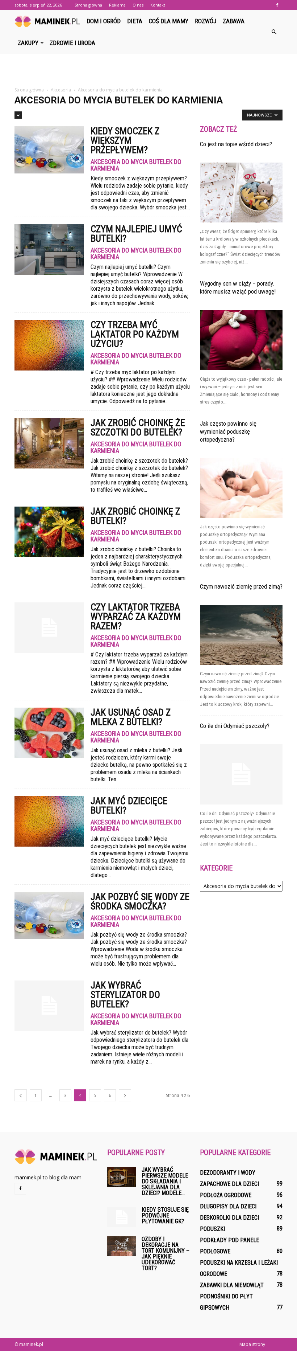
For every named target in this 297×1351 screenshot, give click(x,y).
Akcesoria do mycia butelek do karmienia (136, 165)
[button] (274, 32)
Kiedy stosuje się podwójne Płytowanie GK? (165, 1215)
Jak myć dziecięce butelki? (129, 805)
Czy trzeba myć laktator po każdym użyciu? (135, 334)
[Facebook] (277, 5)
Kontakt (157, 5)
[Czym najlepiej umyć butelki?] (49, 249)
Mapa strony (252, 1344)
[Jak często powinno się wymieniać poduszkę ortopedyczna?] (241, 488)
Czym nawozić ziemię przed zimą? (241, 586)
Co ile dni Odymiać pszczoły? (234, 725)
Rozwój (205, 21)
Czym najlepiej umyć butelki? (136, 234)
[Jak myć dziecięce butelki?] (49, 821)
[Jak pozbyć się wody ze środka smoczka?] (49, 915)
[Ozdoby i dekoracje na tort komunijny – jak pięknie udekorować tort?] (121, 1246)
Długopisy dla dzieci (228, 1206)
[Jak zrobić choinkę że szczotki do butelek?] (49, 443)
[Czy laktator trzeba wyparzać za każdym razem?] (49, 627)
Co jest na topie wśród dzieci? (236, 144)
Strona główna (88, 5)
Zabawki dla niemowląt (232, 1285)
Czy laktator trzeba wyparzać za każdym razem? (136, 616)
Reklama (117, 5)
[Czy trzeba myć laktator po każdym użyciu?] (49, 345)
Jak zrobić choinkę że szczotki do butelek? (138, 427)
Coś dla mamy (168, 21)
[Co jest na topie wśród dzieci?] (241, 192)
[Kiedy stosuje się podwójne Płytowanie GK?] (121, 1217)
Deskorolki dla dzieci (229, 1217)
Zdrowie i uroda (72, 42)
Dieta (134, 21)
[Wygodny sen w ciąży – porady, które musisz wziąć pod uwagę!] (241, 340)
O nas (138, 5)
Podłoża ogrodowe (225, 1195)
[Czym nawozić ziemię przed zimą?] (241, 635)
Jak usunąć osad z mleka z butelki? (131, 717)
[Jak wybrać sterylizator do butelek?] (49, 1006)
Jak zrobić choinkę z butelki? (135, 516)
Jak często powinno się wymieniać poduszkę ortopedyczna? (228, 431)
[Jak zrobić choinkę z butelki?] (49, 532)
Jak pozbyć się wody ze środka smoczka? (140, 901)
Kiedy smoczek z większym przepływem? (125, 140)
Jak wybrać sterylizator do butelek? (125, 995)
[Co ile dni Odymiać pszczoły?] (241, 774)
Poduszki (212, 1228)
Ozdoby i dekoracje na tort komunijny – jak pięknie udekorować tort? (165, 1254)
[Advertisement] (148, 70)
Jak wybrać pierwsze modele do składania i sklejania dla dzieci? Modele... (165, 1181)
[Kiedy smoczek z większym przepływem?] (49, 149)
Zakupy (28, 42)
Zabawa (233, 21)
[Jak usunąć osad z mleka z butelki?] (49, 733)
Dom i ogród (104, 21)
